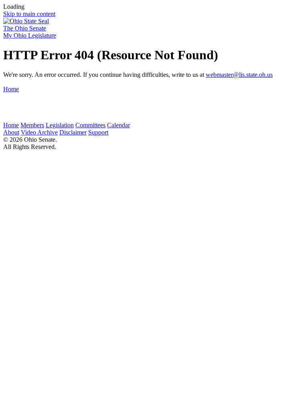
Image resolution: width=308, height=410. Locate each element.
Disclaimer (73, 132)
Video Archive (39, 132)
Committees (90, 125)
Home (11, 89)
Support (98, 132)
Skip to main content (29, 13)
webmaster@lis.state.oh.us (239, 74)
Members (32, 125)
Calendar (118, 125)
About (11, 132)
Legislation (60, 125)
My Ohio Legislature (29, 35)
